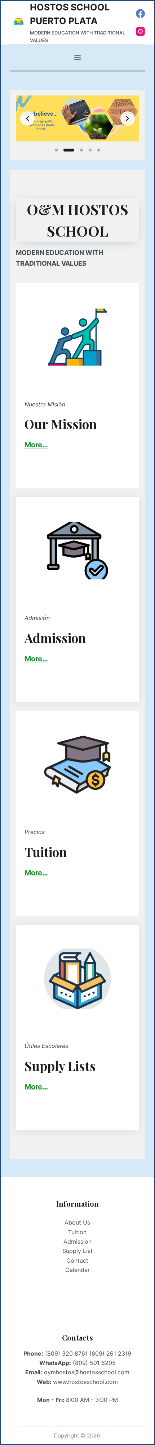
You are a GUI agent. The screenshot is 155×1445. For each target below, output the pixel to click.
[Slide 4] (90, 150)
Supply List (77, 1250)
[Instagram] (140, 31)
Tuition (77, 1232)
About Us (77, 1222)
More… (36, 658)
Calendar (77, 1269)
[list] (77, 118)
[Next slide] (127, 118)
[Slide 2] (68, 150)
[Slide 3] (81, 150)
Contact (77, 1260)
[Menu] (77, 57)
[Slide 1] (56, 150)
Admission (77, 1241)
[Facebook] (140, 13)
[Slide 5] (98, 150)
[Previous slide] (27, 118)
